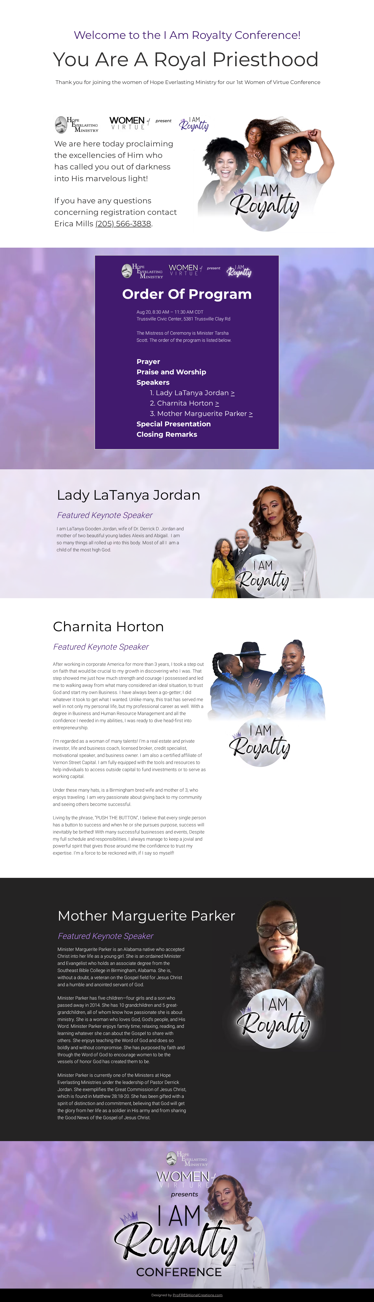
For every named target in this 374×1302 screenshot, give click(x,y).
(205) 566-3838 (123, 223)
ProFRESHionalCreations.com (198, 1295)
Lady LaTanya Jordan (193, 393)
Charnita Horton (186, 403)
